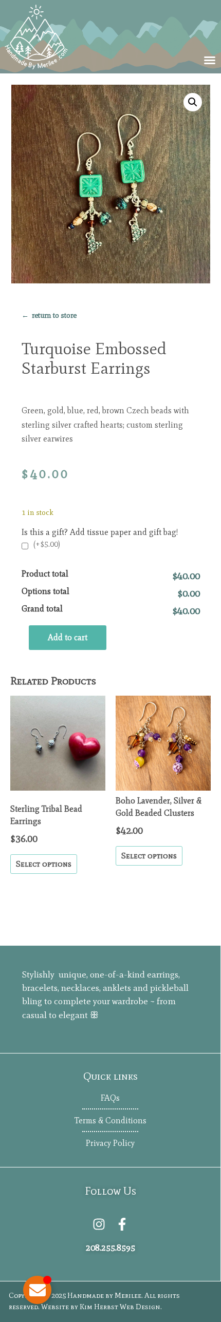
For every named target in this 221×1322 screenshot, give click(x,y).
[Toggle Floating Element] (37, 1290)
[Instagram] (99, 1224)
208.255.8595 (110, 1247)
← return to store (49, 315)
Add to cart (67, 637)
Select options (43, 864)
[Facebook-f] (122, 1224)
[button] (209, 60)
